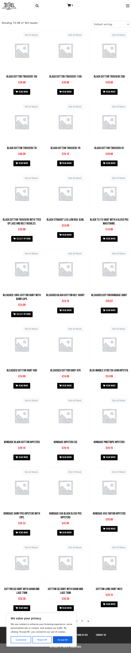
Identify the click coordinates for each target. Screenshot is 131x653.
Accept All (62, 639)
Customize (21, 639)
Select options (23, 238)
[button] (37, 5)
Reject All (42, 639)
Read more (23, 91)
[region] (41, 630)
